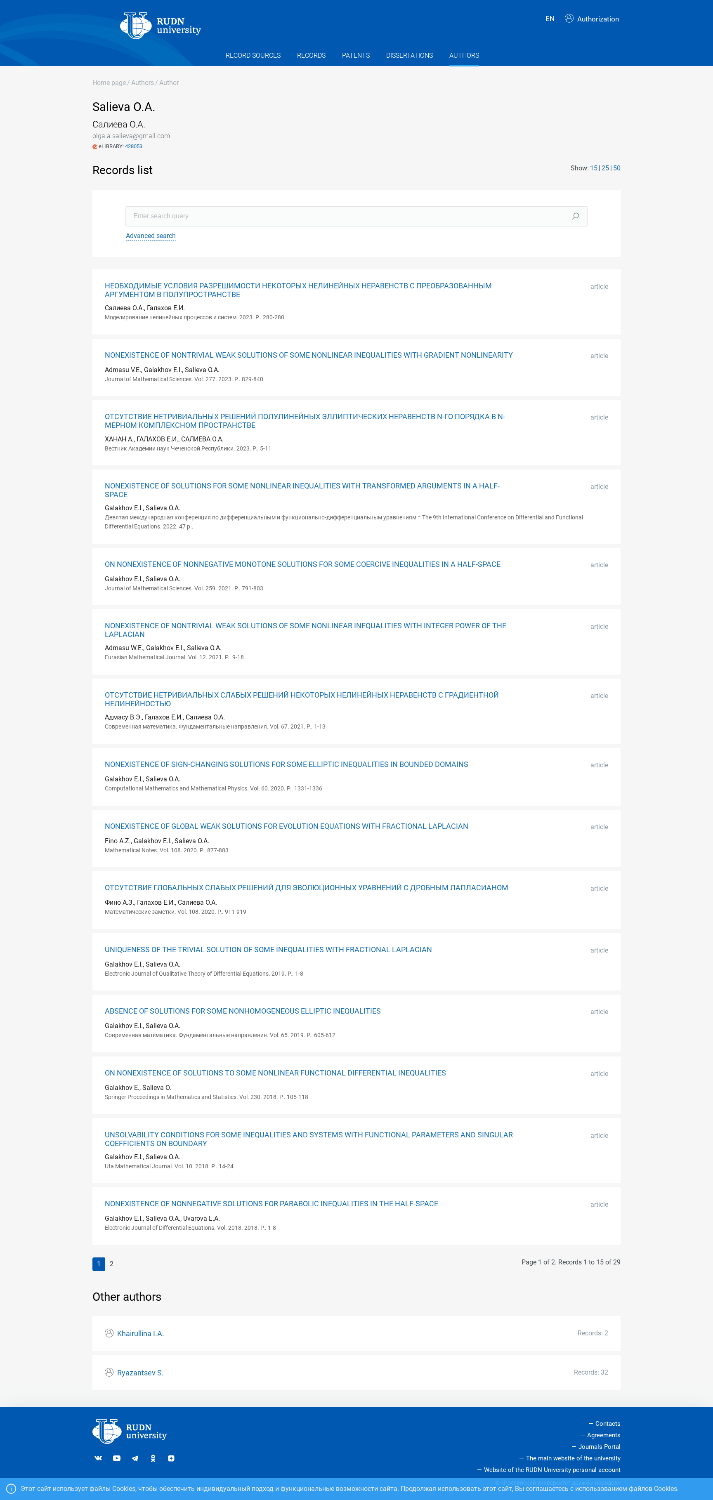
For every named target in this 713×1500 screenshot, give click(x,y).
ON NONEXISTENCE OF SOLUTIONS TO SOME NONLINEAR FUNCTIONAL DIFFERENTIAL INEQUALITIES (275, 1073)
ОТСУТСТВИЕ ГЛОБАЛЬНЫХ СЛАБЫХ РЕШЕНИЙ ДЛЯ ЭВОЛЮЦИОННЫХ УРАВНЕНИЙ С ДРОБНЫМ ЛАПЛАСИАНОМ (306, 888)
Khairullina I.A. (140, 1334)
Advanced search (151, 236)
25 (605, 168)
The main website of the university (573, 1458)
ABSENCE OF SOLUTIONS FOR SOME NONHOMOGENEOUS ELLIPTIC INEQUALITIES (243, 1011)
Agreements (604, 1435)
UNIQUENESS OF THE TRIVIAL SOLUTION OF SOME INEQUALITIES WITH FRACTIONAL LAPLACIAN (268, 950)
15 (593, 168)
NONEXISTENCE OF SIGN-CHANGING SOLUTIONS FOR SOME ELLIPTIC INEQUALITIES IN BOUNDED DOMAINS (286, 764)
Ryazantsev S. (140, 1373)
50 (617, 168)
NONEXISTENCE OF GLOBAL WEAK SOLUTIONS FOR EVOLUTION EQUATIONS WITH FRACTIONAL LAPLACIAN (286, 826)
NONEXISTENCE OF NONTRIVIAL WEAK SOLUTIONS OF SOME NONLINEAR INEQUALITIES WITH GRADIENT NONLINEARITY (309, 355)
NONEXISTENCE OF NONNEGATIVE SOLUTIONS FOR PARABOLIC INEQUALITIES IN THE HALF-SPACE (271, 1204)
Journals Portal (599, 1446)
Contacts (608, 1423)
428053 (133, 146)
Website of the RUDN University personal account (552, 1470)
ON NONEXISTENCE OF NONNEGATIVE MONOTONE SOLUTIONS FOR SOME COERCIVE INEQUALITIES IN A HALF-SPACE (303, 564)
